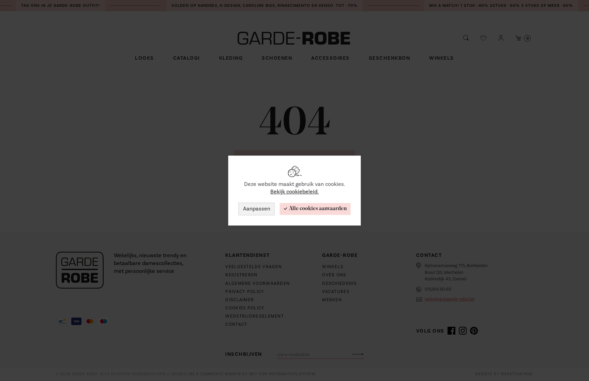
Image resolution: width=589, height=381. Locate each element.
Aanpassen (256, 208)
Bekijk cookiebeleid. (294, 192)
